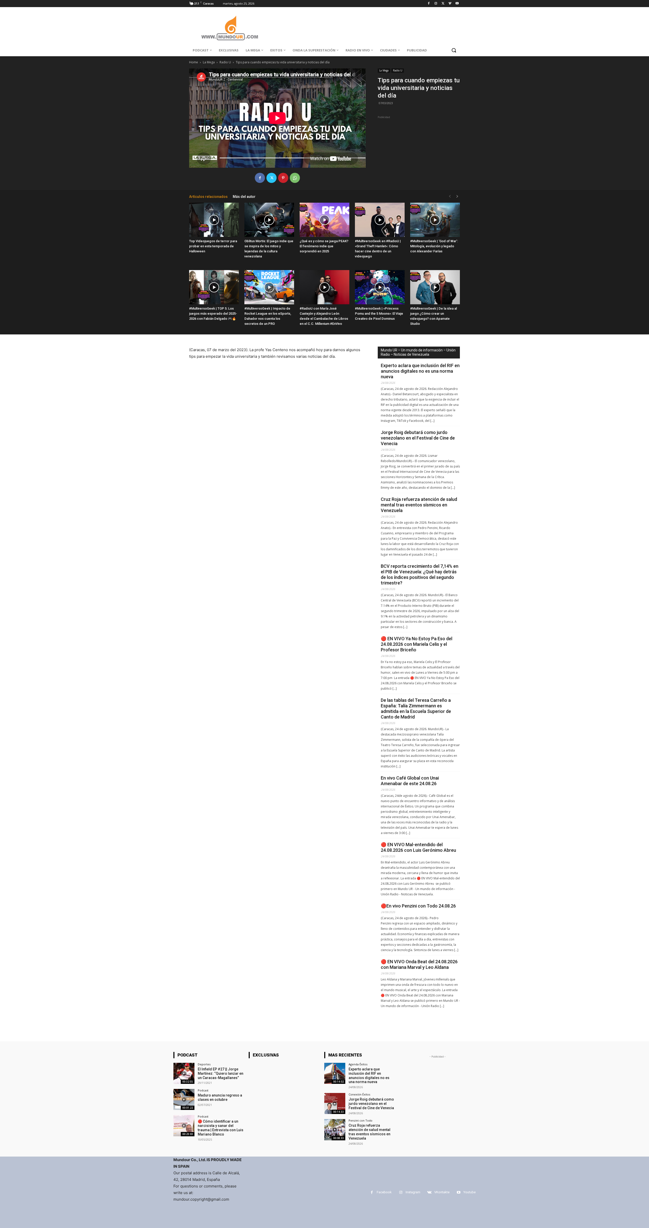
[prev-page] (449, 196)
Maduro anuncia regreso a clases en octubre (220, 1097)
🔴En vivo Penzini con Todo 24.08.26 (418, 906)
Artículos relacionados (208, 197)
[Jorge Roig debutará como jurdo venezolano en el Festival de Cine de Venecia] (334, 1103)
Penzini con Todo (360, 1120)
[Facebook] (429, 4)
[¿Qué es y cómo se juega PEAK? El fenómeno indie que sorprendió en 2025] (324, 220)
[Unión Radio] (229, 28)
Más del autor (244, 197)
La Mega (209, 62)
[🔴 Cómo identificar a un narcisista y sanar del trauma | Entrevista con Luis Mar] (183, 1125)
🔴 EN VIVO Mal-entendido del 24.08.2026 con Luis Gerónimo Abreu (419, 847)
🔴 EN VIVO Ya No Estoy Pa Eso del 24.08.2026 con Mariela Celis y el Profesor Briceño (416, 644)
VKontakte (441, 1192)
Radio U (225, 62)
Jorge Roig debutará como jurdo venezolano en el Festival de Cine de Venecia (418, 438)
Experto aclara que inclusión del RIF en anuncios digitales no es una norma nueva (420, 371)
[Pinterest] (283, 178)
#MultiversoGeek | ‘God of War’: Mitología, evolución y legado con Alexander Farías (434, 246)
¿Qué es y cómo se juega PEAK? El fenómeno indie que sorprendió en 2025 (324, 246)
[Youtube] (457, 4)
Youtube (469, 1192)
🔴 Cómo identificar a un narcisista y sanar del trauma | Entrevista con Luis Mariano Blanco (220, 1127)
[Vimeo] (450, 4)
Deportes (204, 1064)
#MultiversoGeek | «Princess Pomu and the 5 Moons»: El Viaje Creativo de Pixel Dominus (379, 313)
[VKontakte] (429, 1192)
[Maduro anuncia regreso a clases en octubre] (183, 1099)
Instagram (413, 1192)
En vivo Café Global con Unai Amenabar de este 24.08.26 (410, 780)
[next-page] (457, 196)
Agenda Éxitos (358, 1064)
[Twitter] (443, 4)
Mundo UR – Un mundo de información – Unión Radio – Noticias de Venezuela (418, 352)
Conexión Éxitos (359, 1094)
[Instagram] (436, 4)
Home (193, 62)
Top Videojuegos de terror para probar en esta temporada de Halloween (213, 246)
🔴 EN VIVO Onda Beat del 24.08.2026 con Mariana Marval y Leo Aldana (419, 964)
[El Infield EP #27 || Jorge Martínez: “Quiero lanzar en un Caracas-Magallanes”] (183, 1073)
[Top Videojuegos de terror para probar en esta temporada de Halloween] (214, 220)
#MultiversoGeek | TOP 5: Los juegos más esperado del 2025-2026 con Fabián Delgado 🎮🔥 (213, 313)
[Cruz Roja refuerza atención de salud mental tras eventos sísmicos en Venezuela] (334, 1129)
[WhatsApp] (295, 178)
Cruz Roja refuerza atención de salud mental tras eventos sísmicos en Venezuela (419, 505)
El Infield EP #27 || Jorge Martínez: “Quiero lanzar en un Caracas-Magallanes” (220, 1073)
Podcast (203, 1090)
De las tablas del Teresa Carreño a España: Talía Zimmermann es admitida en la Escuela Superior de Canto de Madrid (416, 708)
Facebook (384, 1192)
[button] (454, 50)
